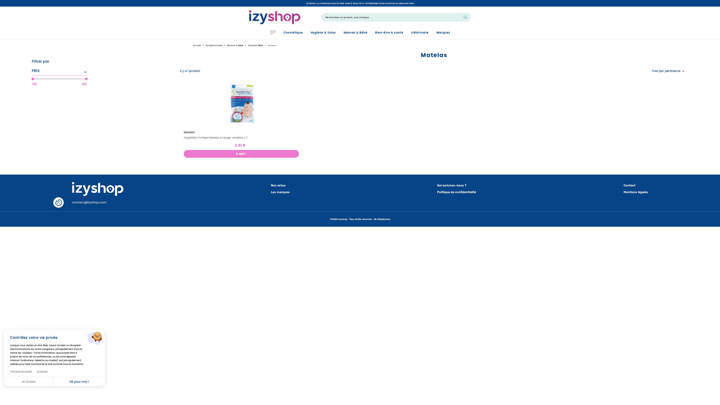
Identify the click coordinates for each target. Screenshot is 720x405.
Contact (629, 185)
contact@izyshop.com (89, 202)
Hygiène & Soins (323, 32)
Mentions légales (636, 192)
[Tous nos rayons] (273, 32)
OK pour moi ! (79, 382)
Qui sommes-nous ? (451, 185)
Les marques (280, 192)
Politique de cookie (21, 371)
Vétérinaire (419, 32)
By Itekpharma (382, 219)
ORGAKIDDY (189, 132)
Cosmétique (293, 32)
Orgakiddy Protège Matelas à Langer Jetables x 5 (216, 138)
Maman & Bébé (356, 32)
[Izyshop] (274, 17)
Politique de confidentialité (456, 192)
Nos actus (278, 185)
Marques (443, 32)
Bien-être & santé (389, 32)
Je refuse (42, 371)
